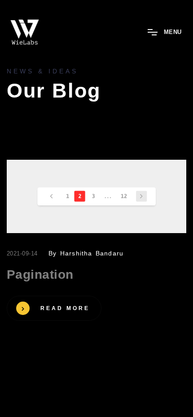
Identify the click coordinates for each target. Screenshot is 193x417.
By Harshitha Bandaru (85, 253)
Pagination (40, 274)
